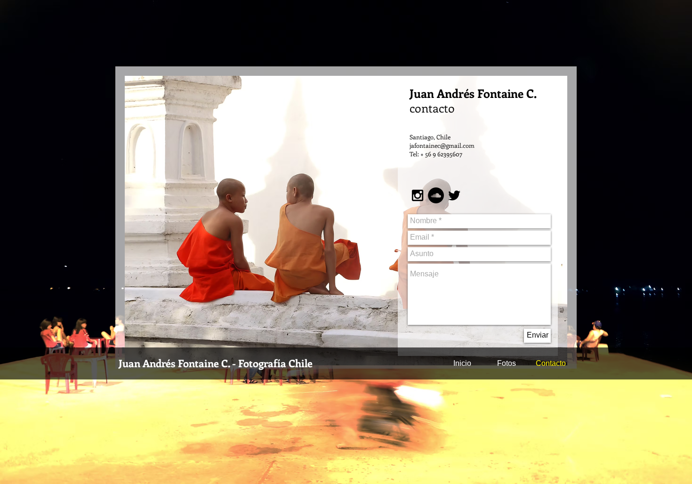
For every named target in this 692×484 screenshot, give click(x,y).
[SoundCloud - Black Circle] (436, 195)
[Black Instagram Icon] (418, 195)
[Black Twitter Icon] (454, 195)
